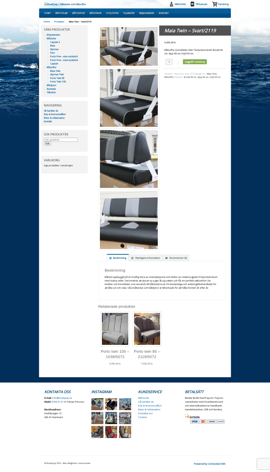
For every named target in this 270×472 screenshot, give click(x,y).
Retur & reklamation (54, 117)
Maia (52, 45)
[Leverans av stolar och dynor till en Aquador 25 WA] (97, 418)
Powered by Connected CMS (210, 463)
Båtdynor (95, 13)
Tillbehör (128, 13)
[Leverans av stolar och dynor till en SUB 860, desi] (111, 418)
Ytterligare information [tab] (147, 257)
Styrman (54, 49)
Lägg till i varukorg (195, 61)
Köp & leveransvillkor (55, 114)
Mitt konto (180, 4)
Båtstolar (61, 13)
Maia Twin (212, 73)
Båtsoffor (78, 13)
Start (47, 13)
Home (47, 21)
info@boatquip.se (62, 398)
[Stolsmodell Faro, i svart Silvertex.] (97, 432)
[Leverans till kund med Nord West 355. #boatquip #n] (125, 404)
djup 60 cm (203, 77)
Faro (52, 52)
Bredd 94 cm (190, 77)
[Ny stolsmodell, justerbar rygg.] (111, 432)
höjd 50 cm (215, 77)
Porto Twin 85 (57, 78)
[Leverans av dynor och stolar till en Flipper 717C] (125, 418)
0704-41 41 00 (59, 401)
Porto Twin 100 (58, 81)
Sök (47, 143)
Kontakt (164, 13)
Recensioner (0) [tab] (178, 257)
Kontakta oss (145, 413)
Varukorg (223, 4)
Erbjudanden (146, 13)
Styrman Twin (57, 74)
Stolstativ (112, 13)
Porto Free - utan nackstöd (64, 56)
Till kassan (201, 4)
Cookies (142, 417)
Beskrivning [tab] (119, 257)
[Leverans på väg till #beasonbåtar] (97, 404)
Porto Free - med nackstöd (64, 60)
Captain (54, 63)
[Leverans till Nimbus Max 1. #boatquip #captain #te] (111, 404)
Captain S (55, 42)
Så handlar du (51, 110)
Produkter (59, 21)
